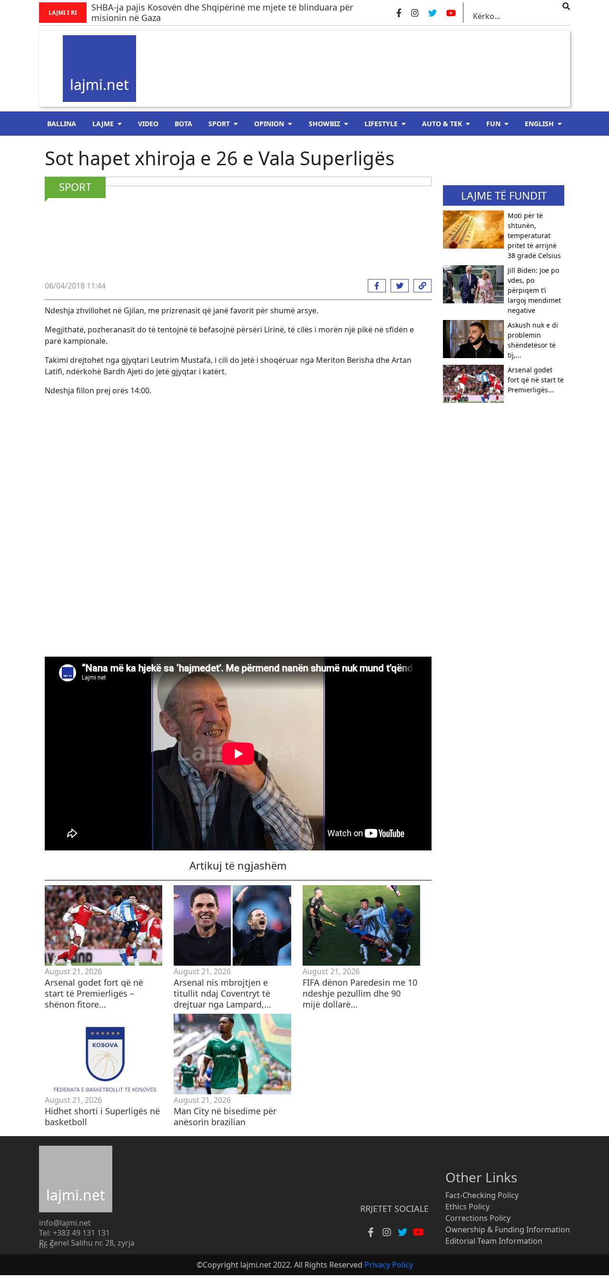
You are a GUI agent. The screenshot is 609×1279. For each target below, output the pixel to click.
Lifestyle (381, 123)
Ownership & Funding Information (507, 1229)
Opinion (269, 123)
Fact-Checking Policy (482, 1195)
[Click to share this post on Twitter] (397, 285)
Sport (219, 123)
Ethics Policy (467, 1206)
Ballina (61, 123)
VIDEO (148, 123)
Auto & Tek (442, 123)
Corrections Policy (478, 1218)
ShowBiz (324, 123)
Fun (493, 123)
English (539, 123)
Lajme (103, 123)
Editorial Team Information (493, 1241)
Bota (183, 123)
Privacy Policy (388, 1264)
